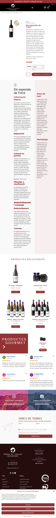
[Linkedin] (15, 473)
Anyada (29, 66)
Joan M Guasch (11, 374)
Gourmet (28, 23)
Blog (3, 489)
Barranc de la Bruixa (40, 319)
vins (5, 12)
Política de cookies (27, 516)
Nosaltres (4, 484)
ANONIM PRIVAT (38, 374)
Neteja (33, 69)
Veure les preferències (28, 512)
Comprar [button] (43, 350)
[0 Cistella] (48, 7)
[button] (54, 491)
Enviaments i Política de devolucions (26, 487)
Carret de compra (24, 479)
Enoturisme (5, 482)
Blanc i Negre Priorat (16, 319)
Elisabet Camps (38, 356)
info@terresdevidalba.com (13, 468)
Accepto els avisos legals (29, 432)
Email (37, 423)
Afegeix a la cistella (42, 74)
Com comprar (23, 484)
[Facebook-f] (10, 473)
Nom (20, 423)
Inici (2, 12)
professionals (5, 486)
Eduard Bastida (11, 356)
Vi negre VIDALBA (16, 285)
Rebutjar (28, 508)
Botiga (4, 479)
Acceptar (28, 505)
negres (8, 12)
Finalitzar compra (24, 482)
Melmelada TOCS (40, 285)
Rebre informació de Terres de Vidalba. (34, 429)
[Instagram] (13, 473)
